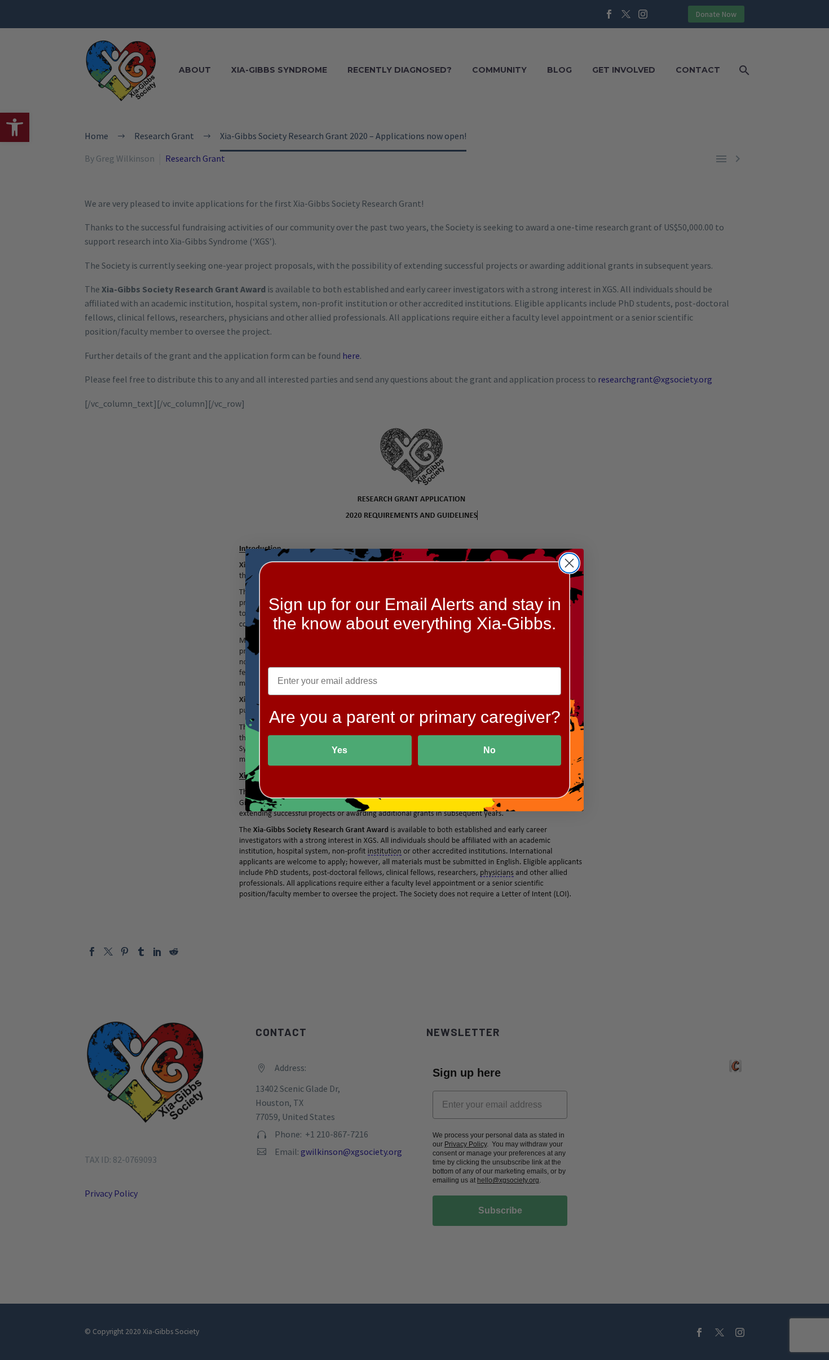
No (489, 750)
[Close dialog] (569, 563)
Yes (339, 750)
